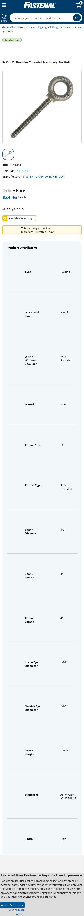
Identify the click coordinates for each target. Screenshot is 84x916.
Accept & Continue (12, 905)
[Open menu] (3, 5)
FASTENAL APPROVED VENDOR (44, 176)
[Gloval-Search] (77, 17)
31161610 (22, 171)
